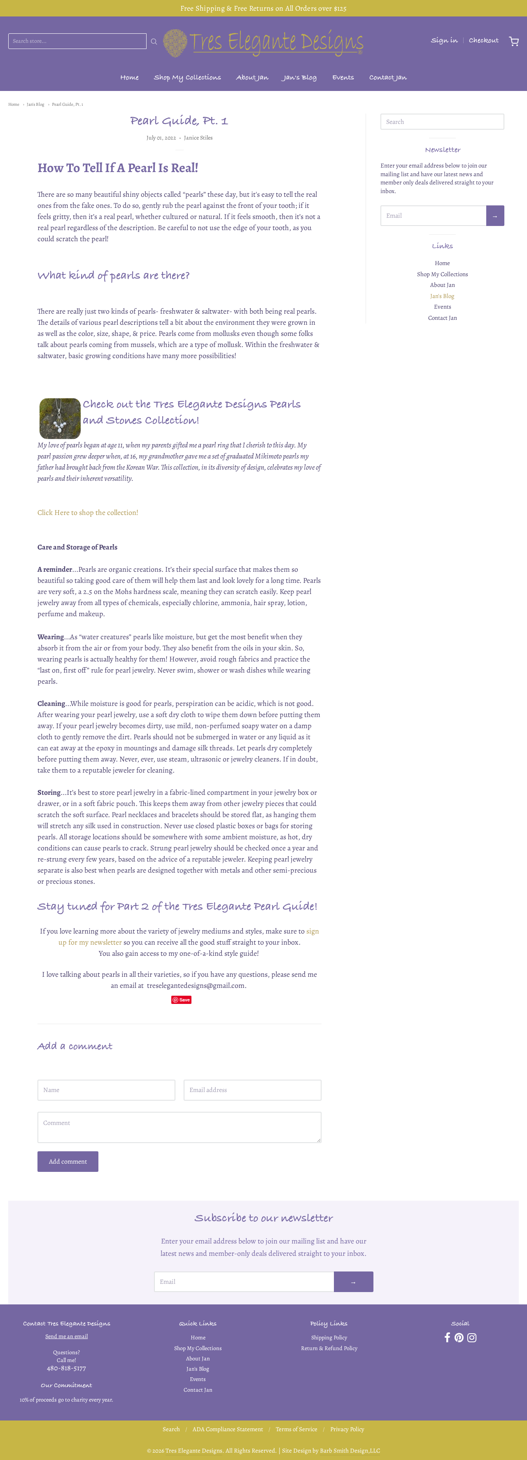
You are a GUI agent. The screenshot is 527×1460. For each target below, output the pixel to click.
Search (171, 1429)
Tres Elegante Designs (194, 1450)
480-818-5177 (66, 1368)
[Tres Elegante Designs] (263, 41)
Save (185, 1000)
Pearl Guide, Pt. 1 (67, 104)
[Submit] (154, 41)
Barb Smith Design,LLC (350, 1450)
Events (343, 78)
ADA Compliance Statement (228, 1429)
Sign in (444, 41)
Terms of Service (296, 1429)
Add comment (68, 1161)
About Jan (252, 78)
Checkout (484, 41)
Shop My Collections (187, 78)
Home (129, 78)
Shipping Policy (329, 1337)
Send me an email (66, 1336)
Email (191, 1072)
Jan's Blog (300, 78)
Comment (49, 1104)
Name (44, 1072)
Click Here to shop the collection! (87, 512)
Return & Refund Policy (329, 1348)
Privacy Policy (347, 1429)
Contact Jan (388, 78)
